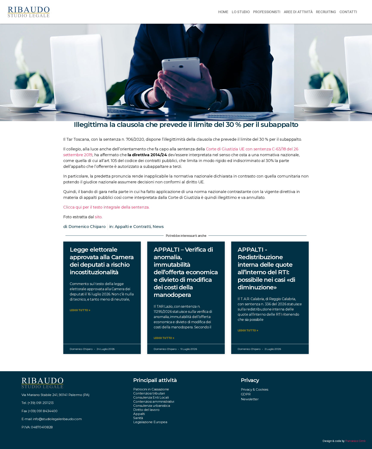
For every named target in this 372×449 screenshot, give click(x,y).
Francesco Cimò (355, 441)
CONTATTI (348, 12)
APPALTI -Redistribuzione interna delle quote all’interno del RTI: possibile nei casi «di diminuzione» (266, 268)
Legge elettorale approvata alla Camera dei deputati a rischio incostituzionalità (102, 261)
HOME (223, 12)
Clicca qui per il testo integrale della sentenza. (106, 207)
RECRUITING (326, 12)
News (158, 226)
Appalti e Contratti (133, 226)
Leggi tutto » (80, 310)
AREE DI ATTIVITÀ (298, 12)
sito (98, 217)
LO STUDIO (241, 12)
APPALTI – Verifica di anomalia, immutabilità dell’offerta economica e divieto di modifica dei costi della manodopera (186, 272)
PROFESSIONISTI (266, 12)
